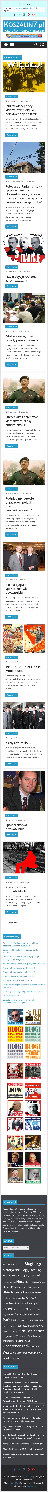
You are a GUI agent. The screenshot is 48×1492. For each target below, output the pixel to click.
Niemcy (30, 1309)
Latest (8, 1308)
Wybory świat (35, 1352)
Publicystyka (36, 1325)
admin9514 (27, 101)
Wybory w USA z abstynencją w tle (17, 980)
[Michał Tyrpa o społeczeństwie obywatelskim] (24, 556)
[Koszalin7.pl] (6, 45)
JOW (25, 1298)
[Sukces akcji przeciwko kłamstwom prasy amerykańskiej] (24, 387)
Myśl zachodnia (19, 1309)
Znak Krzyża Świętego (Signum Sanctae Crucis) (22, 991)
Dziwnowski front (27, 1421)
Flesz (20, 1281)
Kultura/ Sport (32, 1303)
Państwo (10, 1319)
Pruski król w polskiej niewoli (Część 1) (19, 976)
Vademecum (33, 1346)
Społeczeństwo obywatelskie (16, 827)
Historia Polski (35, 1292)
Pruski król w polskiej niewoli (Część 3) (19, 968)
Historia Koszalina (15, 1292)
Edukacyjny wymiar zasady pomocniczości (21, 338)
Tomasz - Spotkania (28, 1336)
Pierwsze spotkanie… (12, 995)
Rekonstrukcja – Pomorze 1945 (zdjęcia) (20, 1401)
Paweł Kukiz (33, 1314)
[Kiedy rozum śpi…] (24, 715)
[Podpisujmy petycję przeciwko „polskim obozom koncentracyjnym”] (24, 469)
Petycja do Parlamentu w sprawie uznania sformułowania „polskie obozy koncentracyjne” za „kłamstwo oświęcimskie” (23, 194)
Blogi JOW (27, 1269)
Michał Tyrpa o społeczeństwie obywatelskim (16, 589)
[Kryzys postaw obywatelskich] (24, 857)
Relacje (14, 1331)
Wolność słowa (20, 1352)
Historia (35, 1287)
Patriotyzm (21, 1314)
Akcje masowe (7, 1264)
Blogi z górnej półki (30, 1275)
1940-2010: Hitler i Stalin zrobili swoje (23, 669)
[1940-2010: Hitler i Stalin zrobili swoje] (24, 638)
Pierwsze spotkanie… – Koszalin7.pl (18, 1397)
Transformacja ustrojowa (15, 1340)
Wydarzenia (11, 1358)
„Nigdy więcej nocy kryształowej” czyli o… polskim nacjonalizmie (21, 110)
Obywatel (39, 1309)
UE (29, 1341)
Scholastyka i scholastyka (32, 1443)
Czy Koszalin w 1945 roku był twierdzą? (26, 1449)
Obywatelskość (11, 96)
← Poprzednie (10, 922)
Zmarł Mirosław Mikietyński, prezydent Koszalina (25, 9)
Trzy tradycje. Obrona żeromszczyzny (21, 278)
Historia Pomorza (12, 1298)
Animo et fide (18, 1264)
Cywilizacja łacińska (9, 1282)
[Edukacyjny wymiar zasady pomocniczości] (24, 308)
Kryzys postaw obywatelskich (15, 889)
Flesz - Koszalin (12, 1287)
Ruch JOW (25, 1331)
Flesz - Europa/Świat (35, 1281)
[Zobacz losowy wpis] (42, 45)
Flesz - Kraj (26, 1287)
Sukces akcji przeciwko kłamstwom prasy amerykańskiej (21, 421)
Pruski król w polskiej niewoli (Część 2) (19, 972)
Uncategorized (15, 1345)
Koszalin (19, 1303)
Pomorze (23, 1320)
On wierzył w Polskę (11, 1429)
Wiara (7, 1352)
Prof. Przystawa (18, 1325)
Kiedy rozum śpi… (18, 743)
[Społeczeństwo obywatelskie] (24, 791)
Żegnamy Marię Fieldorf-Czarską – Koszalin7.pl (23, 1426)
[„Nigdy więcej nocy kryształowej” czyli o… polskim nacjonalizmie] (24, 77)
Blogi (29, 1263)
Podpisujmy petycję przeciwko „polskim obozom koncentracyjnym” (19, 504)
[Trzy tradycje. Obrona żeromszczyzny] (24, 248)
